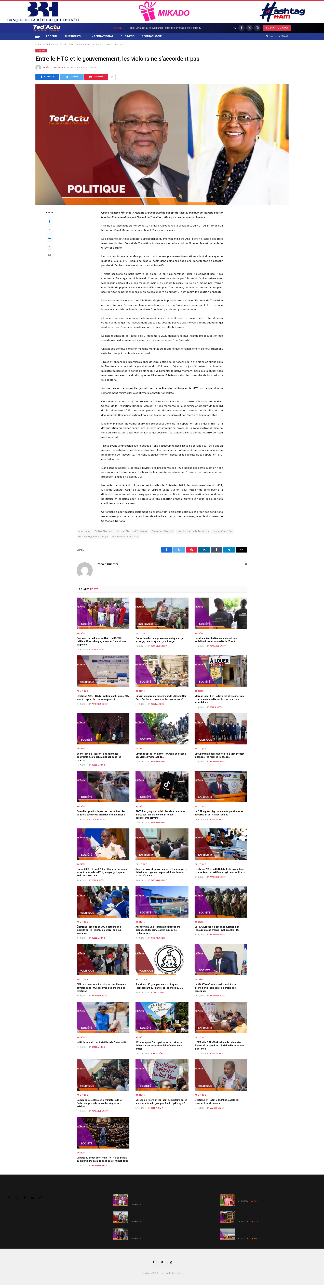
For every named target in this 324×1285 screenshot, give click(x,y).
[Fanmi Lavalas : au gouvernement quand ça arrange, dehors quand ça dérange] (162, 613)
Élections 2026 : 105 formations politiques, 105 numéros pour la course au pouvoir (103, 698)
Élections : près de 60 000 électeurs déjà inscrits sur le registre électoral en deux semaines (99, 930)
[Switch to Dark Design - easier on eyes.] (235, 27)
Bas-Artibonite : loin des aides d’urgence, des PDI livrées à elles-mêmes (167, 1232)
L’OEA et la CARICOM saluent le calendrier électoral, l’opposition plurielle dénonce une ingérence (219, 1045)
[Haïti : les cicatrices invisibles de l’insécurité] (103, 1017)
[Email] (49, 254)
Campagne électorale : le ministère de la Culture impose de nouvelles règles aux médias (99, 1103)
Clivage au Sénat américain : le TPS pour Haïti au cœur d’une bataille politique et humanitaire (102, 1159)
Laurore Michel (99, 819)
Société (81, 633)
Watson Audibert (159, 646)
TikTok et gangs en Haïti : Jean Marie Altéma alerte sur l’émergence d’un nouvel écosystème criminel (160, 814)
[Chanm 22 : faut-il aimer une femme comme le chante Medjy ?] (227, 1200)
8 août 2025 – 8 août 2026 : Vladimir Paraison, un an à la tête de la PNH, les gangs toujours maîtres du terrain (102, 872)
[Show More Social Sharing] (112, 77)
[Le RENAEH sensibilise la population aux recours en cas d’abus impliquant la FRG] (221, 902)
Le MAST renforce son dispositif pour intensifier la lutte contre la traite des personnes (216, 987)
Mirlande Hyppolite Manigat (93, 536)
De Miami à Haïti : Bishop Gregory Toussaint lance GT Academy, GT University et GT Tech (275, 1215)
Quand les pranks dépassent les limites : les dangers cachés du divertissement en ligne (101, 813)
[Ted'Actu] (46, 28)
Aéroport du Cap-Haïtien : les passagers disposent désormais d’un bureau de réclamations (158, 930)
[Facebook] (49, 221)
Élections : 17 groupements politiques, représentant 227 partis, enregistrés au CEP (160, 986)
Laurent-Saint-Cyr (222, 531)
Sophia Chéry (98, 649)
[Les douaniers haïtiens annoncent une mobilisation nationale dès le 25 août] (221, 613)
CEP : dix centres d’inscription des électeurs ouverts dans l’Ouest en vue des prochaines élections (101, 987)
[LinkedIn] (49, 238)
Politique (41, 51)
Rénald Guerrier (54, 67)
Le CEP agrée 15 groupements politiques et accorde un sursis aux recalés (219, 813)
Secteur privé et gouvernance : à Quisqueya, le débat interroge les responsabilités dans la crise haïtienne (161, 872)
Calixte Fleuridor (104, 531)
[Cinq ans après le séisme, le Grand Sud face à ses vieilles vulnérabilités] (162, 729)
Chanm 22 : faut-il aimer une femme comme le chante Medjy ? (272, 1196)
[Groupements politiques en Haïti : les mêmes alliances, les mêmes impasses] (221, 729)
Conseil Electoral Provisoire (132, 531)
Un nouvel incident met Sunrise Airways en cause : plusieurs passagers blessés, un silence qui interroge (277, 1232)
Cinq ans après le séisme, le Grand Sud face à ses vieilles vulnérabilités (161, 755)
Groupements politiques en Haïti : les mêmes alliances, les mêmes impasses (220, 755)
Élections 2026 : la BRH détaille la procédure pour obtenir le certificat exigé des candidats (220, 871)
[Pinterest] (49, 246)
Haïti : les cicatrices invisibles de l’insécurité (101, 1042)
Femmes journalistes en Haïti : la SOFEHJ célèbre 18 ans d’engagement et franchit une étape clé (101, 641)
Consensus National (162, 531)
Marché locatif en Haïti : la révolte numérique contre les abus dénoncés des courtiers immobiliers (220, 699)
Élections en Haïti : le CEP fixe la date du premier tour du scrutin (217, 1102)
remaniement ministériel (125, 536)
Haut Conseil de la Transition (193, 531)
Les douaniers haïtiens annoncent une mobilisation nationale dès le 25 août (216, 640)
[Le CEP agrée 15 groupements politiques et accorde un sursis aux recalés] (221, 786)
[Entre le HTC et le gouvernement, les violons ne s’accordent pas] (162, 144)
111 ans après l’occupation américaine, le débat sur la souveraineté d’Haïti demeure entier (159, 1045)
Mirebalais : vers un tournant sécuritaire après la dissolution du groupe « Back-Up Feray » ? (161, 1102)
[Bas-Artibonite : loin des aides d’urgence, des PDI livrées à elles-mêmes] (120, 1234)
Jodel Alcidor (157, 704)
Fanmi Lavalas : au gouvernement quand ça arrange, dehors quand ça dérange (166, 27)
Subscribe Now (277, 27)
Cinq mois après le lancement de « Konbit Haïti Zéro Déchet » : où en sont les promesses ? (161, 698)
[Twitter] (49, 230)
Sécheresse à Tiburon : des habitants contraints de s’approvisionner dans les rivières (99, 756)
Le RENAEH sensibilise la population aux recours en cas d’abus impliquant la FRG (217, 928)
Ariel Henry (84, 531)
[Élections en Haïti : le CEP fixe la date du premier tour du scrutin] (221, 1075)
